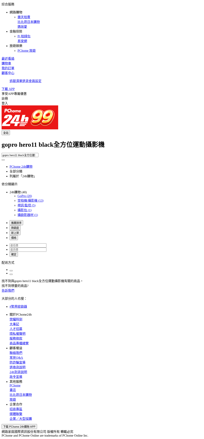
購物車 (6, 63)
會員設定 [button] (35, 81)
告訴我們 (8, 290)
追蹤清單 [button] (16, 81)
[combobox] (102, 146)
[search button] (3, 160)
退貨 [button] (25, 81)
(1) (24, 210)
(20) (25, 196)
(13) (30, 200)
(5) (26, 205)
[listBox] (102, 262)
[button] (102, 27)
